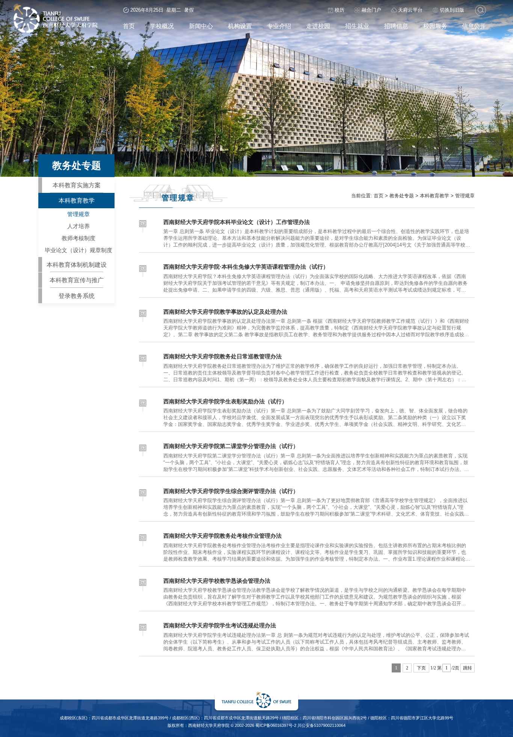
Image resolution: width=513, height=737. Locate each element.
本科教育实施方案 (77, 185)
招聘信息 (396, 26)
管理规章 (78, 214)
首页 (129, 26)
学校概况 (162, 26)
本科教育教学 (77, 200)
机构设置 (240, 26)
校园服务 (435, 26)
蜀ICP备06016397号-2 (275, 725)
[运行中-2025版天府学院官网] (55, 32)
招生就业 (357, 26)
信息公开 (474, 26)
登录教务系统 (77, 295)
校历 (339, 10)
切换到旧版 (452, 10)
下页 (421, 668)
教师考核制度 (78, 238)
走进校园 (318, 26)
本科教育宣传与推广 (77, 280)
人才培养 (78, 226)
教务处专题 (401, 196)
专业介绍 (279, 26)
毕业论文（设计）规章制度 (78, 250)
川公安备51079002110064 (321, 725)
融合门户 (371, 10)
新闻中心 (201, 26)
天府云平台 (410, 10)
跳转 (467, 668)
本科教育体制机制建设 (77, 264)
